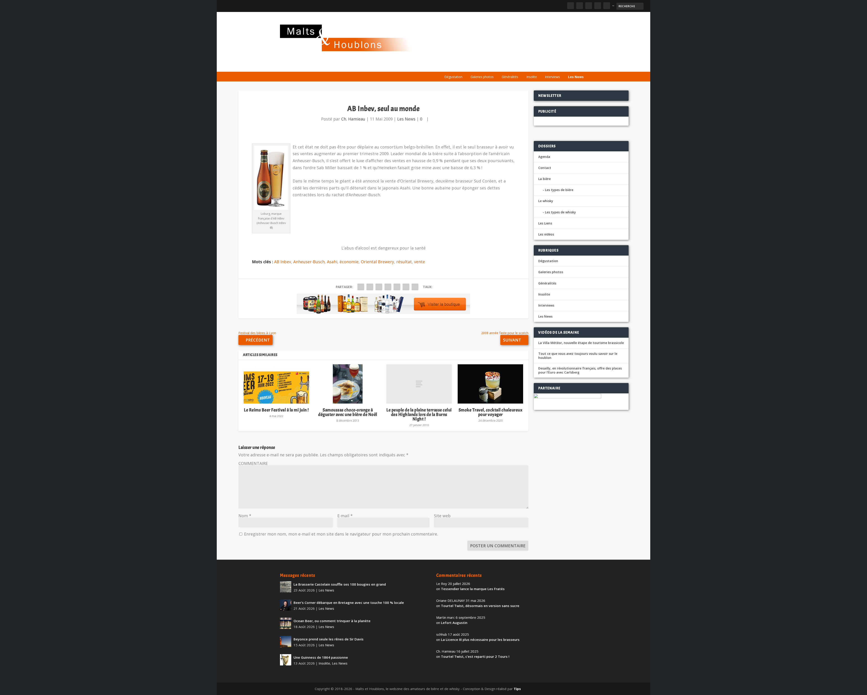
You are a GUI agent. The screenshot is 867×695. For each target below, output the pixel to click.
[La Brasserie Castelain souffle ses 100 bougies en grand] (285, 586)
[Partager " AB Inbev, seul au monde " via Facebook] (360, 286)
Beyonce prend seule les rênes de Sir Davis (329, 639)
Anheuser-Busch (309, 261)
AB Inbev (282, 261)
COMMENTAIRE (253, 463)
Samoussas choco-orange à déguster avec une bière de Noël (347, 412)
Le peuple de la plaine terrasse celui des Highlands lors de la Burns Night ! (419, 414)
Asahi (332, 261)
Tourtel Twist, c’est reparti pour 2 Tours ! (475, 656)
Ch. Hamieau (353, 119)
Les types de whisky (560, 212)
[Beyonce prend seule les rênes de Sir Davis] (285, 641)
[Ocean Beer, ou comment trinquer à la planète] (285, 623)
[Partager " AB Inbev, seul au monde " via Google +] (378, 286)
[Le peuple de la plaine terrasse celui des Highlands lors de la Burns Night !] (419, 384)
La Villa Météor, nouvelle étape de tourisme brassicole (581, 343)
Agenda (522, 66)
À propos (450, 66)
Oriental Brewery (377, 261)
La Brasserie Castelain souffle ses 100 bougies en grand (340, 584)
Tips (517, 688)
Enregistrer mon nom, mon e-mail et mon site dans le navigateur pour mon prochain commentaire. (341, 534)
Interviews (552, 77)
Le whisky (497, 66)
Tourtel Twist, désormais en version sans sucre (480, 605)
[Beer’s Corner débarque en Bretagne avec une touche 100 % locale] (285, 605)
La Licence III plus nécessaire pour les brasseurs (480, 639)
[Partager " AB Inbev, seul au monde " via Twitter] (369, 286)
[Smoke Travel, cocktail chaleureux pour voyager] (490, 384)
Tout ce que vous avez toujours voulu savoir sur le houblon (577, 356)
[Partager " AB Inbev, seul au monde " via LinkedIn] (396, 286)
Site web (442, 515)
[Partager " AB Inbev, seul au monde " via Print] (415, 286)
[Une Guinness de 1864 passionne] (285, 659)
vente (419, 261)
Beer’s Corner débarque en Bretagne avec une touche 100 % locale (349, 602)
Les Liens (567, 66)
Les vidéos (544, 66)
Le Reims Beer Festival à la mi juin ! (276, 410)
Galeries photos (482, 77)
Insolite (531, 77)
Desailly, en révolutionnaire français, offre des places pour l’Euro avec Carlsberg (580, 370)
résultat (404, 261)
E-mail (345, 515)
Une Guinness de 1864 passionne (321, 657)
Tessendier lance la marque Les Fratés (473, 588)
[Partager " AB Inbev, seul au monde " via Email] (405, 286)
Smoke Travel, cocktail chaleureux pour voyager (490, 412)
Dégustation (453, 77)
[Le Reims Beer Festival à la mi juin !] (276, 384)
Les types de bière (559, 190)
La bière (471, 66)
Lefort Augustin (454, 622)
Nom (244, 515)
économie (349, 261)
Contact (544, 168)
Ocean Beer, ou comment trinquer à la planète (332, 621)
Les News (576, 77)
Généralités (510, 77)
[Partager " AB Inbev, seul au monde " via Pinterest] (387, 286)
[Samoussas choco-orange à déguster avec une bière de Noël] (347, 384)
